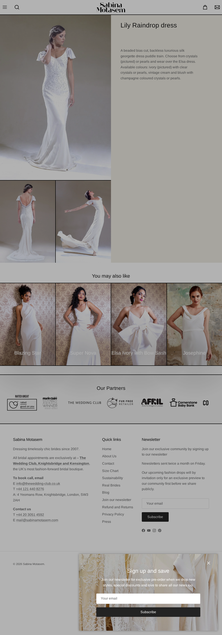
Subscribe (148, 612)
